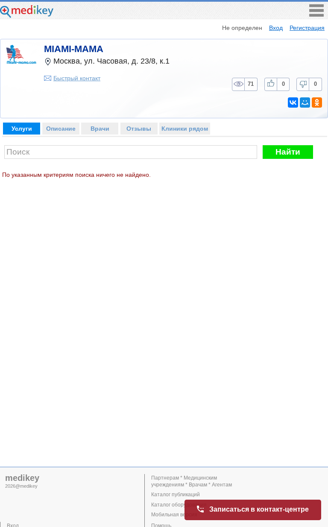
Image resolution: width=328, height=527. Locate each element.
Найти (287, 151)
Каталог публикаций (175, 495)
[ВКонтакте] (293, 102)
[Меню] (316, 14)
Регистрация (307, 27)
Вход (276, 27)
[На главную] (26, 15)
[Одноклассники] (317, 102)
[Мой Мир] (305, 102)
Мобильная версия (174, 515)
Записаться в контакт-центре (259, 509)
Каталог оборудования (179, 505)
